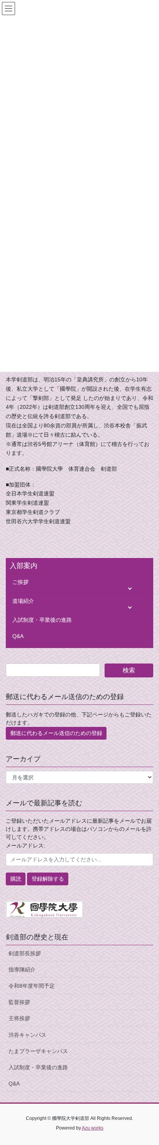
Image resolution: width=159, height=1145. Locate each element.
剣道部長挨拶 (24, 953)
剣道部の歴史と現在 (37, 937)
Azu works (92, 1128)
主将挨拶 (19, 1018)
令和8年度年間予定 (31, 986)
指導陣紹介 (22, 969)
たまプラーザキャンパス (38, 1051)
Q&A (18, 636)
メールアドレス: (25, 845)
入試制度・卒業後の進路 (42, 620)
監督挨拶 (19, 1002)
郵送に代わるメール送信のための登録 (56, 733)
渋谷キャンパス (27, 1035)
